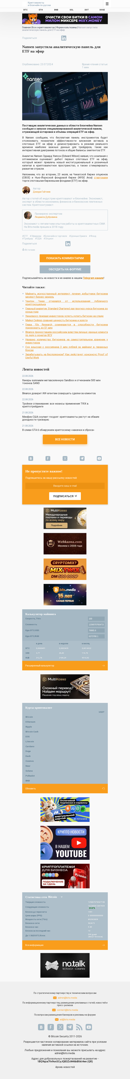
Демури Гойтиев (41, 192)
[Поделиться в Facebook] (41, 38)
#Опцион (48, 238)
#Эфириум (35, 236)
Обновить (30, 788)
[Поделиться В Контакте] (71, 38)
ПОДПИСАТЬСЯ (63, 496)
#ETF (25, 236)
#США (38, 238)
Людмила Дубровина (46, 217)
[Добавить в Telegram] (56, 38)
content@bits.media (67, 1010)
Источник (30, 250)
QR (90, 1061)
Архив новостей (65, 1067)
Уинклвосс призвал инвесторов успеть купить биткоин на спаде (64, 316)
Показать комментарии (65, 258)
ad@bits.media (67, 1019)
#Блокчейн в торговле (55, 236)
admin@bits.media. (65, 1053)
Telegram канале (93, 278)
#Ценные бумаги (78, 236)
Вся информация (34, 945)
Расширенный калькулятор (39, 665)
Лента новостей (35, 369)
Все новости (65, 439)
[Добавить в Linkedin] (63, 38)
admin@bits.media (67, 998)
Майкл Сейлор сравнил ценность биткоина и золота (56, 320)
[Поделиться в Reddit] (78, 38)
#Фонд (92, 236)
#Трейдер (27, 238)
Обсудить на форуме (65, 269)
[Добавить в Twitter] (49, 38)
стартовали (101, 177)
